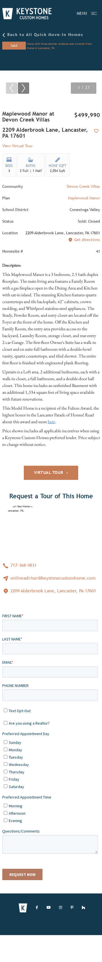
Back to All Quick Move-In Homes (44, 34)
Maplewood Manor (84, 198)
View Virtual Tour (17, 146)
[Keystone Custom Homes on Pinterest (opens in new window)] (72, 908)
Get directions (87, 239)
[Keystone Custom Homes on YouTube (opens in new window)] (48, 908)
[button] (23, 88)
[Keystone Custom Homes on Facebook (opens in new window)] (37, 908)
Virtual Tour (48, 472)
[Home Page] (27, 13)
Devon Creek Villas (83, 186)
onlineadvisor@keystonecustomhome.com (52, 578)
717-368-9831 (23, 565)
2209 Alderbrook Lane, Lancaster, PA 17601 (52, 590)
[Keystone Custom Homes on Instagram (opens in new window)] (60, 908)
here (51, 422)
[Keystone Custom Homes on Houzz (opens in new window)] (83, 908)
